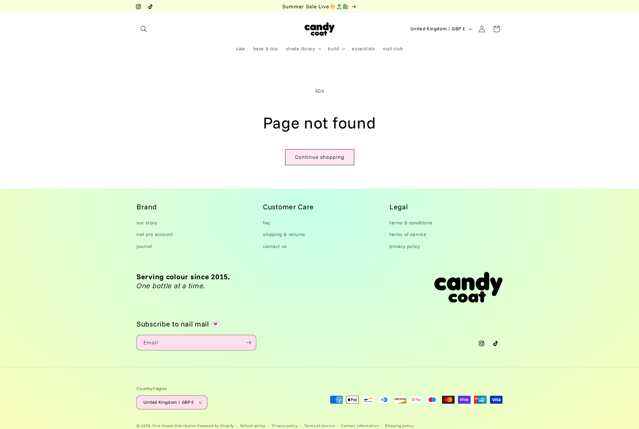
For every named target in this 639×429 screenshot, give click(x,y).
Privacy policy (285, 425)
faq (266, 223)
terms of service (408, 234)
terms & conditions (411, 223)
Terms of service (319, 425)
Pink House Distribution (175, 425)
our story (146, 223)
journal (144, 246)
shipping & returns (284, 234)
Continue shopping (319, 157)
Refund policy (252, 425)
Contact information (359, 425)
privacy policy (404, 246)
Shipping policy (399, 425)
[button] (143, 29)
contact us (275, 246)
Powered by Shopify (215, 425)
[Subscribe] (248, 342)
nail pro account (154, 234)
